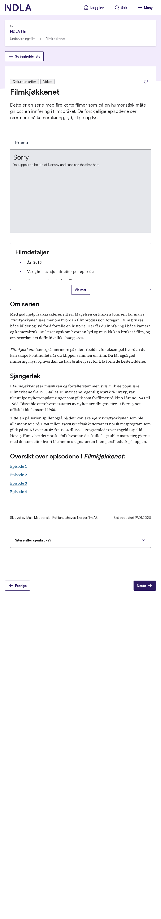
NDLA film (18, 31)
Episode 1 (18, 466)
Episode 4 (18, 491)
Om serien (24, 304)
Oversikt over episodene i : (67, 456)
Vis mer (81, 290)
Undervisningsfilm (22, 39)
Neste (141, 586)
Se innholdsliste (27, 56)
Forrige (21, 586)
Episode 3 (18, 483)
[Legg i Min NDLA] (146, 82)
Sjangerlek (25, 376)
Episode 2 (18, 474)
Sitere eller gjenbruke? (33, 540)
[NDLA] (18, 7)
